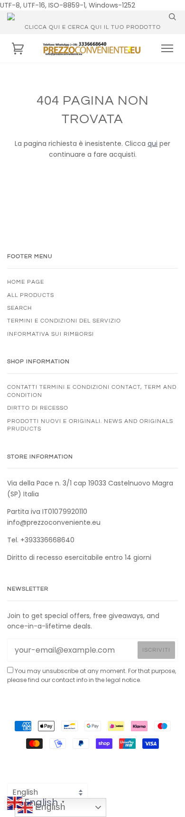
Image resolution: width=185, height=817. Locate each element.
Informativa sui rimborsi (50, 334)
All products (30, 295)
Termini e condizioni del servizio (64, 320)
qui (152, 143)
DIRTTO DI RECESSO (37, 408)
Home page (25, 282)
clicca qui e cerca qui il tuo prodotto (93, 27)
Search (19, 308)
